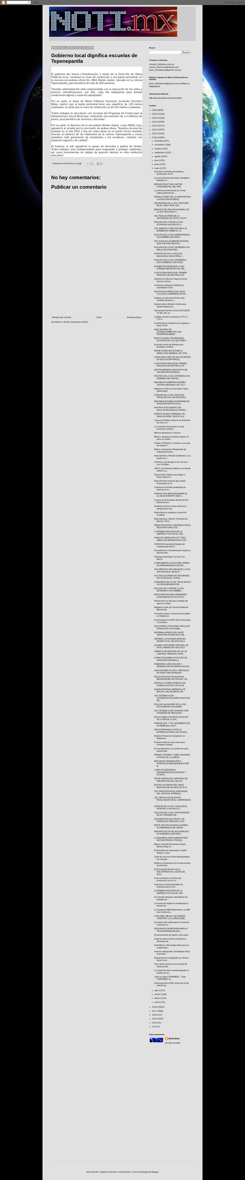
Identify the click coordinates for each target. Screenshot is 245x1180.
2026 (154, 110)
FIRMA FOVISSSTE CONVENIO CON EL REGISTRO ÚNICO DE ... (172, 526)
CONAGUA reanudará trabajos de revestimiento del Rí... (169, 545)
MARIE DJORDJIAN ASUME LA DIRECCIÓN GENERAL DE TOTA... (171, 352)
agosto (157, 156)
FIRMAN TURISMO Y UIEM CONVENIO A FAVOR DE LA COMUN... (172, 756)
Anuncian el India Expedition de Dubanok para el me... (168, 885)
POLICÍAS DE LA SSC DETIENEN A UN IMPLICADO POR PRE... (172, 248)
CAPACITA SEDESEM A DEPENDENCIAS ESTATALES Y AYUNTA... (170, 772)
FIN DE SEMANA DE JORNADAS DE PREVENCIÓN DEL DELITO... (171, 779)
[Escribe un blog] (92, 163)
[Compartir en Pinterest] (101, 163)
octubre (158, 149)
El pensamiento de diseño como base (171, 935)
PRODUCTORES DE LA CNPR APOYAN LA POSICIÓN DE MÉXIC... (172, 198)
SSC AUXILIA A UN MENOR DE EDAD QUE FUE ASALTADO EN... (171, 242)
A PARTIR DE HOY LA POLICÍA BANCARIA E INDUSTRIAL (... (169, 255)
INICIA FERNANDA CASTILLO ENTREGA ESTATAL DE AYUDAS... (171, 730)
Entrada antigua (134, 317)
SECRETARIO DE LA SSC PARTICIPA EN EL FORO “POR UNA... (171, 204)
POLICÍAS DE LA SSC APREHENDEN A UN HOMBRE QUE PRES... (172, 236)
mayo (157, 168)
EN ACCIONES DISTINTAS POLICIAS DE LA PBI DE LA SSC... (171, 718)
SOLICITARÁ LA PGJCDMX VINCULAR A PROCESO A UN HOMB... (172, 627)
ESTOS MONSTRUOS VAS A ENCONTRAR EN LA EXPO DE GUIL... (169, 872)
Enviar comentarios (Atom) (76, 322)
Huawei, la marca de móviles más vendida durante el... (169, 299)
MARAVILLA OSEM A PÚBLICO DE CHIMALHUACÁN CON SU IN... (170, 684)
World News (174, 1038)
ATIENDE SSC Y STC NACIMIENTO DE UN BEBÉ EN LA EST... (172, 724)
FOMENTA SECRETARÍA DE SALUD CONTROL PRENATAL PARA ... (170, 652)
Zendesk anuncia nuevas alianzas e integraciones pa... (170, 507)
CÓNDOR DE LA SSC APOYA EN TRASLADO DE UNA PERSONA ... (171, 396)
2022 (154, 126)
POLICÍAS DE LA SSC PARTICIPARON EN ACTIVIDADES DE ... (171, 814)
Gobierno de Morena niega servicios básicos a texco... (170, 280)
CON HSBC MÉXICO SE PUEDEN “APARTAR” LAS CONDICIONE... (170, 917)
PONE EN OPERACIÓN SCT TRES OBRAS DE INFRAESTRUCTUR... (171, 539)
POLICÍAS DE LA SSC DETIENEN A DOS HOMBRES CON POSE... (170, 261)
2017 (154, 1011)
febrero (158, 998)
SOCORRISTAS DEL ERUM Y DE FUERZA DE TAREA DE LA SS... (170, 820)
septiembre (159, 152)
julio (156, 160)
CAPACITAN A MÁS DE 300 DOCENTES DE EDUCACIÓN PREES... (172, 358)
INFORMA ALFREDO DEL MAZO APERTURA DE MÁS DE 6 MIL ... (170, 633)
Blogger (155, 1172)
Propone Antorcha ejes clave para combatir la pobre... (169, 743)
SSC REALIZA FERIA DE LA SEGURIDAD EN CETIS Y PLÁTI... (171, 217)
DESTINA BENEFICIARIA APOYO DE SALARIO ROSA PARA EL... (171, 371)
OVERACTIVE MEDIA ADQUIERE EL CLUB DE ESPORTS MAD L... (171, 494)
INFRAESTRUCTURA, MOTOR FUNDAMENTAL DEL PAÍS (168, 185)
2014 (154, 1023)
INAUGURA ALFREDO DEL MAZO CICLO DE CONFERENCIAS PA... (170, 292)
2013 (154, 1026)
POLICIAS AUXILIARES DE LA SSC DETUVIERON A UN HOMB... (170, 705)
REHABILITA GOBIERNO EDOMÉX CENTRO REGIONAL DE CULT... (170, 383)
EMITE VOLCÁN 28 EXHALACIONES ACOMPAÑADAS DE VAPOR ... (171, 826)
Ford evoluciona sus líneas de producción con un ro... (167, 879)
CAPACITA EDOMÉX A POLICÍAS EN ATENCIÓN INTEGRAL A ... (170, 659)
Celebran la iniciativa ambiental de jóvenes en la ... (170, 488)
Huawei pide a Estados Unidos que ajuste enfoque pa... (170, 305)
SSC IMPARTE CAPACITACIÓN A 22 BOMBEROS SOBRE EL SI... (170, 229)
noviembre (159, 145)
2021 (154, 130)
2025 (154, 114)
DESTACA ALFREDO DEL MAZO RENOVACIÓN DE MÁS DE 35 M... (171, 786)
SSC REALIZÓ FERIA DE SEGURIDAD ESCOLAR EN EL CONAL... (171, 577)
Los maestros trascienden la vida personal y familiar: (169, 427)
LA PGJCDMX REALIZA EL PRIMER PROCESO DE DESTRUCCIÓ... (170, 274)
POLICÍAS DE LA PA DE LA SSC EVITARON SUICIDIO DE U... (168, 223)
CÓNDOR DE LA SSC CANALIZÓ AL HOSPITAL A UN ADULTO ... (170, 807)
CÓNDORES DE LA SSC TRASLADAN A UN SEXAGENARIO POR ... (172, 583)
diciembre (159, 141)
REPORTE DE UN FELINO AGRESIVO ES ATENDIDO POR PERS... (171, 832)
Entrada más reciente (61, 317)
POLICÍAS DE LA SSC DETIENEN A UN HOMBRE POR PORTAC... (172, 377)
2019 (154, 137)
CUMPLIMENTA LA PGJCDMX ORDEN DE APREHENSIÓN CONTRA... (172, 564)
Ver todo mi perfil (172, 1043)
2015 (154, 1019)
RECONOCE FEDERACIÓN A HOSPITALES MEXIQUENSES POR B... (171, 763)
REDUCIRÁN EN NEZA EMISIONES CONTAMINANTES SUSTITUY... (170, 595)
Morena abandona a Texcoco (167, 433)
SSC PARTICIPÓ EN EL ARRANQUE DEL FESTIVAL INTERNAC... (171, 792)
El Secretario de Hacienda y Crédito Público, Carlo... (170, 851)
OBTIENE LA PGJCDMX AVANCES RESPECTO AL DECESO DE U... (170, 640)
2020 (154, 133)
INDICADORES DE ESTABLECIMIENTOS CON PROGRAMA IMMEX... (168, 332)
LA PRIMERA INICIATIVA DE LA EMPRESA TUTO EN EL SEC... (169, 532)
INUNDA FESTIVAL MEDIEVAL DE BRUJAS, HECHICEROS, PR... (169, 690)
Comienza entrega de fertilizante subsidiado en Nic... (169, 286)
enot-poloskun (124, 1172)
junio (157, 164)
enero (157, 1002)
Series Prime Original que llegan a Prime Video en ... (169, 476)
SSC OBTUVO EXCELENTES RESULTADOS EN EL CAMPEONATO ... (172, 800)
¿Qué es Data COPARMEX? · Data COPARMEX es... (170, 978)
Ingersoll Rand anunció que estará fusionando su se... (170, 482)
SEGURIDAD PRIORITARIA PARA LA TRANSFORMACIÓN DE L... (171, 929)
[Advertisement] (96, 288)
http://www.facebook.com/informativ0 (165, 98)
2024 (154, 118)
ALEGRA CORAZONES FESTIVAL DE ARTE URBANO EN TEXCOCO (171, 646)
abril (156, 990)
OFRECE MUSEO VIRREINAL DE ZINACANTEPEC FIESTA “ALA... (170, 415)
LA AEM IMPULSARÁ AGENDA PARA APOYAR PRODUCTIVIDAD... (171, 839)
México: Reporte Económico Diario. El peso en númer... (171, 438)
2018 (154, 1007)
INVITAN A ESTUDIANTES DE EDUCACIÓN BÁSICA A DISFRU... (171, 408)
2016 (154, 1015)
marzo (157, 994)
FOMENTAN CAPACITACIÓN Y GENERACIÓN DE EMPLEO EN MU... (172, 665)
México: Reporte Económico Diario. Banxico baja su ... (170, 845)
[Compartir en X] (95, 163)
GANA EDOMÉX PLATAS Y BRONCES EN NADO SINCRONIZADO (171, 671)
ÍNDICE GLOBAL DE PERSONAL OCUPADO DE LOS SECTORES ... (171, 339)
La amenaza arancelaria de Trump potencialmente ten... (170, 191)
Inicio (99, 317)
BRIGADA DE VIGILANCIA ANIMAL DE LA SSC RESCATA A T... (171, 210)
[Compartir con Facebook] (98, 163)
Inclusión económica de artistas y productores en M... (169, 172)
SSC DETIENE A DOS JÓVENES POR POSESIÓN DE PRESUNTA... (171, 712)
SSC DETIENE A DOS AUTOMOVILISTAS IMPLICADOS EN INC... (172, 698)
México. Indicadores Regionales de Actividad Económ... (170, 450)
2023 (154, 122)
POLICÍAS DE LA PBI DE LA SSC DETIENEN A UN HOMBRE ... (169, 589)
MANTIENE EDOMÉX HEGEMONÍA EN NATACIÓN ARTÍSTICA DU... (172, 402)
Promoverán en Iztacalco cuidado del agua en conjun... (171, 602)
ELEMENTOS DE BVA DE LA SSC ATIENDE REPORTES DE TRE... (170, 267)
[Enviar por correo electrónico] (88, 163)
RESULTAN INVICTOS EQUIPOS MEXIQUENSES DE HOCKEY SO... (171, 678)
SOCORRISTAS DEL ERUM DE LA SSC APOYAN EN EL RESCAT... (172, 570)
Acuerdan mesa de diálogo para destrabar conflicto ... (168, 345)
